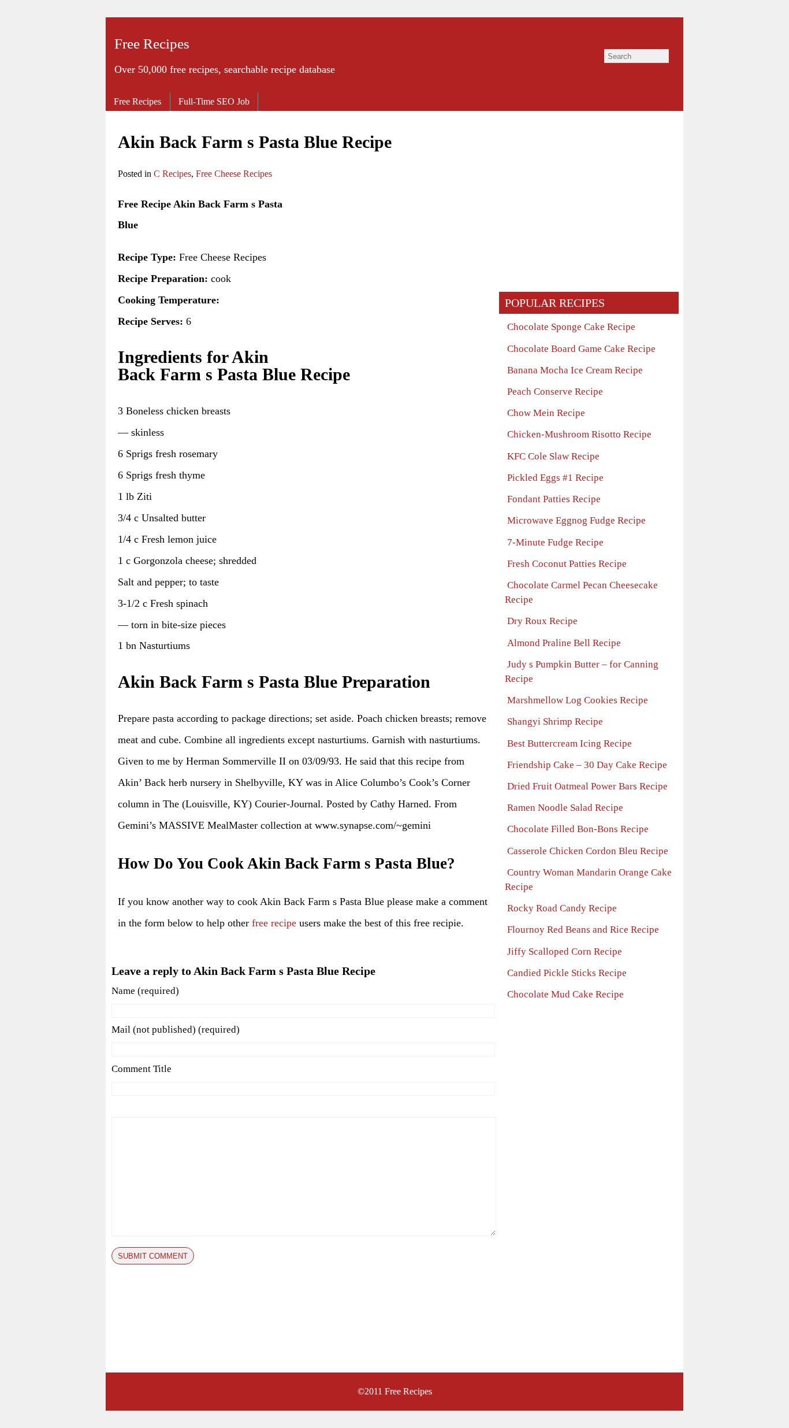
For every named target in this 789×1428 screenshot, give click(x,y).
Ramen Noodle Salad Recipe (565, 807)
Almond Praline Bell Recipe (564, 642)
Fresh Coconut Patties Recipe (567, 563)
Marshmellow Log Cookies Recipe (577, 700)
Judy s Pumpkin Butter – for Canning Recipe (581, 671)
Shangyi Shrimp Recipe (555, 721)
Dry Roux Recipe (542, 620)
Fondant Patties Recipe (554, 499)
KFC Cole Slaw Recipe (553, 456)
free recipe (274, 923)
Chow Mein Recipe (546, 412)
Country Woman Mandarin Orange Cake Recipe (588, 879)
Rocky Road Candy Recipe (562, 908)
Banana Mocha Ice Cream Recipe (575, 370)
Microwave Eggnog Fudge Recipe (576, 520)
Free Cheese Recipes (234, 174)
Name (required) (145, 990)
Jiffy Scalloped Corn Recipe (564, 951)
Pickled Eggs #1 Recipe (555, 477)
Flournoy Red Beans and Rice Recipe (583, 929)
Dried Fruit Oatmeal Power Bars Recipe (587, 786)
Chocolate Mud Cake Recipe (565, 994)
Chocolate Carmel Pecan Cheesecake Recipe (581, 592)
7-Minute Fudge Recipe (555, 542)
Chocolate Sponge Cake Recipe (571, 326)
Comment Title (141, 1068)
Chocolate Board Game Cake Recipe (581, 348)
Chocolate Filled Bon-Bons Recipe (578, 829)
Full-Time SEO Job (214, 101)
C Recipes (172, 174)
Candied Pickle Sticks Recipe (567, 972)
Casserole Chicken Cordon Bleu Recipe (587, 850)
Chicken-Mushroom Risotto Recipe (579, 434)
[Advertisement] (390, 274)
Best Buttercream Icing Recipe (569, 743)
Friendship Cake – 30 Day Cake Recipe (587, 764)
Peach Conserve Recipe (555, 391)
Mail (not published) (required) (175, 1029)
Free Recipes (151, 43)
